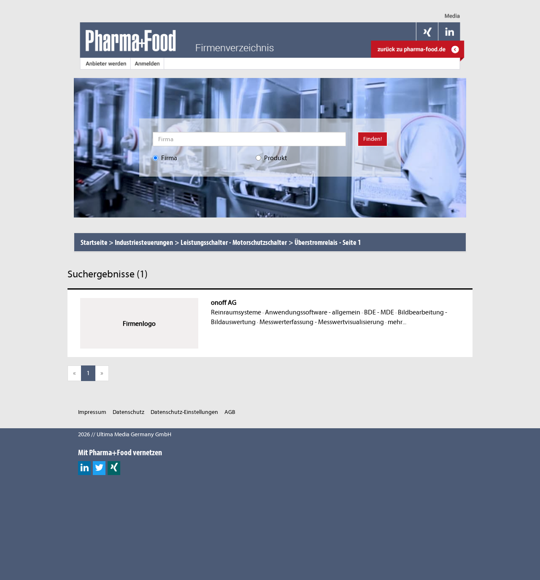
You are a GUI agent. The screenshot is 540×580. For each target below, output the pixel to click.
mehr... (397, 322)
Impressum (92, 412)
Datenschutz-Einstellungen (184, 412)
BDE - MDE (379, 312)
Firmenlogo (139, 324)
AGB (229, 412)
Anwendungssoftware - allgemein (312, 312)
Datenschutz (128, 412)
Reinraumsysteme (236, 312)
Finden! (372, 138)
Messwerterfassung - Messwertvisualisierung (321, 322)
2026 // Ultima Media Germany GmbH (124, 434)
